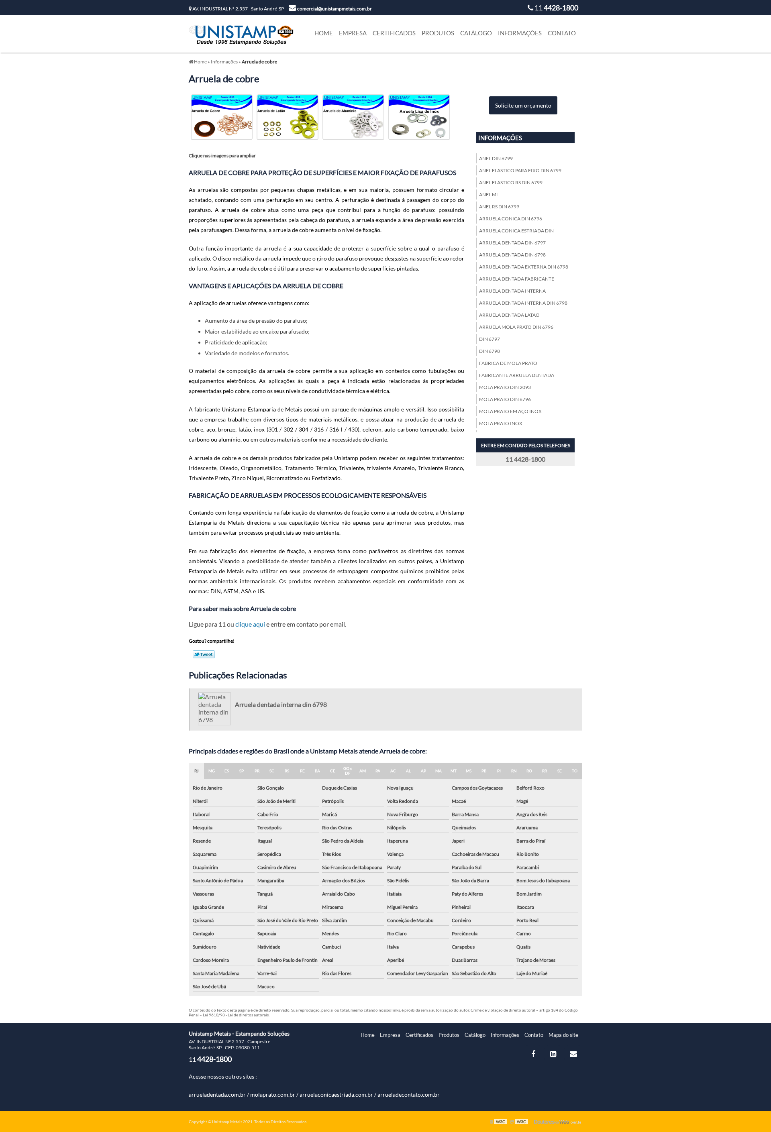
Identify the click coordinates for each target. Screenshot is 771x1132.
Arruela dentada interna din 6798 (523, 303)
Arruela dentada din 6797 (512, 243)
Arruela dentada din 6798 (512, 255)
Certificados (394, 33)
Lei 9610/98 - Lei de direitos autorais (236, 1014)
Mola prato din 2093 (505, 387)
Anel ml (489, 194)
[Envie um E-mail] (573, 1053)
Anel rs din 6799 (499, 207)
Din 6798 (489, 351)
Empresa (353, 33)
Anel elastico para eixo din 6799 (520, 170)
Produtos (438, 33)
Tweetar (204, 654)
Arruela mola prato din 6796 (516, 327)
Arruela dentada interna (512, 291)
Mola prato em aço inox (510, 411)
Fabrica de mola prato (508, 363)
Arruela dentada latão (509, 315)
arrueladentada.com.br (217, 1094)
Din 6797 (489, 339)
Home (323, 33)
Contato (562, 33)
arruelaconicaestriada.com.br (336, 1094)
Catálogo (476, 33)
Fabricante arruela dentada (516, 375)
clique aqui (250, 624)
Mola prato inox (500, 423)
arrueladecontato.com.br (408, 1094)
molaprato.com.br (272, 1094)
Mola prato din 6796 (505, 399)
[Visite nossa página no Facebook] (533, 1053)
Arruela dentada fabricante (516, 279)
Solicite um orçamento (523, 105)
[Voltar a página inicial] (241, 33)
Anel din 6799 (496, 158)
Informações (520, 33)
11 (555, 7)
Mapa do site (563, 1035)
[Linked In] (553, 1053)
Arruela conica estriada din (516, 231)
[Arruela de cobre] (222, 116)
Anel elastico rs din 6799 (511, 182)
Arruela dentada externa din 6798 (523, 267)
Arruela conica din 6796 (510, 219)
